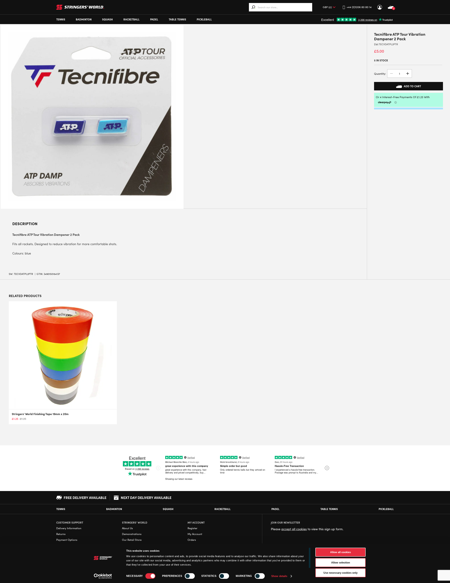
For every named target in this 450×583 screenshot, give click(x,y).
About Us (127, 528)
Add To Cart (412, 86)
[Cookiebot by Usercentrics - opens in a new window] (103, 576)
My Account (379, 7)
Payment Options (66, 539)
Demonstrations (132, 534)
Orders (192, 539)
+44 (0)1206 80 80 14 (359, 7)
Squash (107, 19)
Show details (279, 576)
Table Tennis (177, 19)
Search (253, 7)
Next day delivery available (146, 497)
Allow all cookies (340, 552)
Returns (61, 534)
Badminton (84, 19)
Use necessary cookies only (340, 572)
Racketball (131, 19)
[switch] (190, 576)
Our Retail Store (132, 539)
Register (192, 528)
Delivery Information (68, 528)
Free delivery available (85, 497)
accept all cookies (294, 529)
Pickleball (204, 19)
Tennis (60, 19)
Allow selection (340, 562)
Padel (154, 19)
